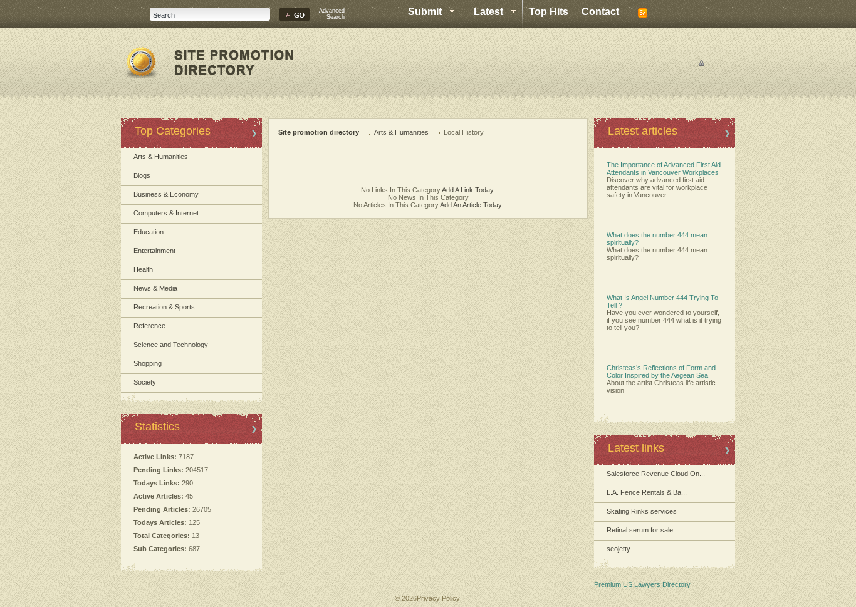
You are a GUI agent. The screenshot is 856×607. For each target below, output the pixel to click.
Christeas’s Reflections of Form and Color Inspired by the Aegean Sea (661, 371)
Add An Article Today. (471, 205)
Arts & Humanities (160, 156)
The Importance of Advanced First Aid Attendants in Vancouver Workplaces (664, 168)
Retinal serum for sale (640, 530)
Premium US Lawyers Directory (642, 584)
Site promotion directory (318, 132)
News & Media (155, 288)
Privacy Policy (438, 598)
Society (144, 382)
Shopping (147, 363)
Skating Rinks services (642, 511)
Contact (600, 11)
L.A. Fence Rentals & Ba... (647, 492)
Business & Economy (166, 194)
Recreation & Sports (164, 307)
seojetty (618, 549)
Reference (149, 325)
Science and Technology (170, 344)
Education (148, 232)
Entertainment (154, 250)
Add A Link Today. (468, 190)
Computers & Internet (166, 213)
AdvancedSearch (332, 14)
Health (143, 269)
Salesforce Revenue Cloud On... (656, 473)
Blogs (141, 175)
